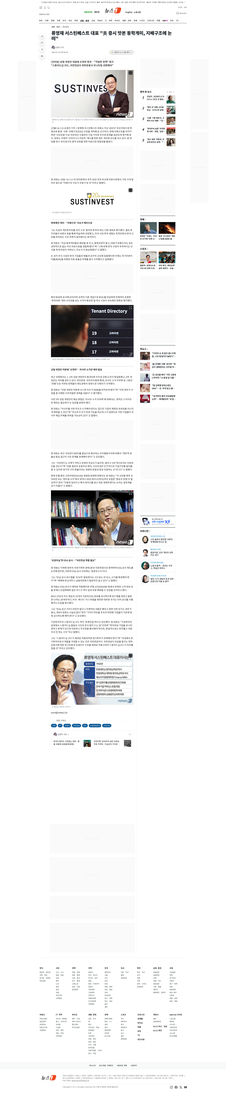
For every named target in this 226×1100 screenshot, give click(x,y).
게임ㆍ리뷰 (60, 1033)
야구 (122, 1019)
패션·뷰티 (173, 992)
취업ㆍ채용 (173, 1001)
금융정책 (156, 975)
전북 (106, 992)
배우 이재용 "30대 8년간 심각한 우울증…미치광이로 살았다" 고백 (147, 2)
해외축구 (124, 1027)
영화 (106, 1024)
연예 (142, 219)
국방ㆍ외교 (125, 972)
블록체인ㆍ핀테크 (159, 992)
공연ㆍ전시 (92, 1019)
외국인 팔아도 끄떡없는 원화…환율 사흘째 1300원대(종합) (66, 742)
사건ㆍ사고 (60, 972)
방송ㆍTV (108, 1022)
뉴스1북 (172, 1033)
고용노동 (75, 984)
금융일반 (156, 972)
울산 (106, 1004)
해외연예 (108, 1030)
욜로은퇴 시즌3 (155, 549)
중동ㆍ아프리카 (93, 984)
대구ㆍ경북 (108, 998)
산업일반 (173, 972)
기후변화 (91, 992)
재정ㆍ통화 (76, 975)
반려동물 (91, 1048)
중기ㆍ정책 (173, 984)
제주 (106, 1007)
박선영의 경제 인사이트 (158, 576)
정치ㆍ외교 (141, 972)
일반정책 (43, 1022)
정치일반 (43, 981)
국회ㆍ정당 (43, 975)
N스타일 (107, 1036)
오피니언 (144, 531)
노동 (57, 984)
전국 (106, 968)
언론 (89, 1033)
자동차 (172, 981)
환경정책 (75, 990)
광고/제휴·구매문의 (106, 1065)
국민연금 (76, 726)
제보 (185, 7)
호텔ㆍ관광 (173, 998)
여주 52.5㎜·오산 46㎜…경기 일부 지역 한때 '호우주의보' (99, 2)
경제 (74, 968)
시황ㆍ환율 (157, 987)
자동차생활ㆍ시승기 (95, 1050)
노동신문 (137, 12)
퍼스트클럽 (173, 1036)
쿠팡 (54, 726)
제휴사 (156, 1014)
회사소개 (92, 1065)
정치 (41, 968)
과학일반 (59, 1036)
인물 (57, 992)
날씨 (57, 990)
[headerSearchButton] (48, 7)
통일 (122, 975)
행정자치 (108, 972)
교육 (57, 978)
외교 (122, 968)
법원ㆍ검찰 (60, 975)
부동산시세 (43, 1027)
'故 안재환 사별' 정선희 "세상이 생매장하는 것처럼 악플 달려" (164, 367)
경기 (106, 978)
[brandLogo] (113, 10)
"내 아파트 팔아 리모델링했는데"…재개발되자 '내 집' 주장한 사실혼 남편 (163, 399)
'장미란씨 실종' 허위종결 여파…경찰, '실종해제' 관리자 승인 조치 (156, 131)
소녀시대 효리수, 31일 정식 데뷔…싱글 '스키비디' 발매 (55, 2)
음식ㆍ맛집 (92, 1053)
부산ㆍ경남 (108, 1001)
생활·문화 (92, 1014)
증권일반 (156, 984)
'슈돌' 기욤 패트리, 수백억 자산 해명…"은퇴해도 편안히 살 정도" (156, 121)
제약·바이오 (76, 1022)
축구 (122, 1024)
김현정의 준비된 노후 (157, 536)
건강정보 (91, 1036)
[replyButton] (42, 42)
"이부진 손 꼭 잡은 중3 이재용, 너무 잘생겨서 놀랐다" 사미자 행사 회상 (164, 356)
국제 (90, 968)
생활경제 (173, 990)
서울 (106, 975)
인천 (106, 981)
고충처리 (134, 1065)
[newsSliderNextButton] (173, 92)
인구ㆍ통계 (76, 981)
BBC (154, 1019)
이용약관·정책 (122, 1065)
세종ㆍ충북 (108, 987)
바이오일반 (76, 1027)
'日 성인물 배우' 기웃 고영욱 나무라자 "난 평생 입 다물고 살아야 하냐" (164, 377)
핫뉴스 (143, 349)
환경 (57, 987)
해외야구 (124, 1022)
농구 (122, 1033)
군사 (138, 975)
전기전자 (173, 978)
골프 (122, 1036)
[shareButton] (42, 36)
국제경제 (91, 990)
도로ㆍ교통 (92, 1045)
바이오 (74, 1014)
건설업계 (43, 1030)
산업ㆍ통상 (76, 978)
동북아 (90, 972)
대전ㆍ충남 (108, 990)
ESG (85, 726)
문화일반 (91, 1030)
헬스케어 (75, 1024)
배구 (122, 1030)
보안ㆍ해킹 (60, 1030)
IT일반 (58, 1027)
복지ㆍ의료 (76, 1019)
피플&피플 (92, 998)
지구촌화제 (92, 1001)
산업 (171, 968)
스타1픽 (172, 1024)
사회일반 (59, 998)
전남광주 (108, 995)
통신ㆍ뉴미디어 (61, 1022)
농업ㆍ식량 (76, 987)
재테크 (155, 990)
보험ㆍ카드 (157, 981)
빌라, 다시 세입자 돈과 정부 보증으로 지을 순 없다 (162, 580)
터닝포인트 (173, 1030)
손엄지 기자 (59, 47)
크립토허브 (88, 12)
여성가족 (59, 995)
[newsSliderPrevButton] (167, 92)
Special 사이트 (176, 1014)
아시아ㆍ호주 (93, 978)
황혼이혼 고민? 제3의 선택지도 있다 (161, 553)
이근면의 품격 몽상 (156, 562)
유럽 (89, 981)
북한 (139, 968)
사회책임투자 (95, 726)
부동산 (42, 1014)
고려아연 (106, 726)
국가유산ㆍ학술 (93, 1027)
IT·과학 (59, 1014)
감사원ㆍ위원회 (45, 978)
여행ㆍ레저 (92, 1039)
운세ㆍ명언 (92, 1042)
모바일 (58, 1024)
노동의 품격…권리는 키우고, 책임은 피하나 (161, 567)
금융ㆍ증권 (55, 27)
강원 (106, 984)
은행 (154, 978)
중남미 (90, 987)
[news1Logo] (49, 1077)
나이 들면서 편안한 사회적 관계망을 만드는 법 (161, 540)
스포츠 (143, 248)
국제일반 (91, 1004)
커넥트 (180, 7)
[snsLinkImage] (171, 1087)
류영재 (67, 726)
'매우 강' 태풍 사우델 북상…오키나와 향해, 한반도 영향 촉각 (155, 110)
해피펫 (96, 12)
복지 (57, 981)
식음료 (172, 995)
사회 (57, 968)
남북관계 (140, 987)
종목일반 (124, 1039)
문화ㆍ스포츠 (141, 984)
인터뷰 (107, 1033)
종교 (89, 1024)
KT (60, 726)
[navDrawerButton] (41, 8)
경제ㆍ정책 (76, 972)
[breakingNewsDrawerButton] (45, 7)
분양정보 (43, 1024)
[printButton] (42, 56)
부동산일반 (43, 1019)
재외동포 (124, 978)
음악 (106, 1027)
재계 (171, 975)
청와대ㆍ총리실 (45, 972)
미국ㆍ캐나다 (93, 975)
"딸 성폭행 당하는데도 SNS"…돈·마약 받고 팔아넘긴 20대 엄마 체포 (163, 388)
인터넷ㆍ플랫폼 (61, 1019)
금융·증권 (157, 968)
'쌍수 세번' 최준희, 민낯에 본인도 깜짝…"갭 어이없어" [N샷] (156, 142)
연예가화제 (108, 1019)
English (128, 12)
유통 (171, 987)
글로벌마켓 (157, 1022)
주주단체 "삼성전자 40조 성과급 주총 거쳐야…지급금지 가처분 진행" (107, 743)
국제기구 (91, 995)
